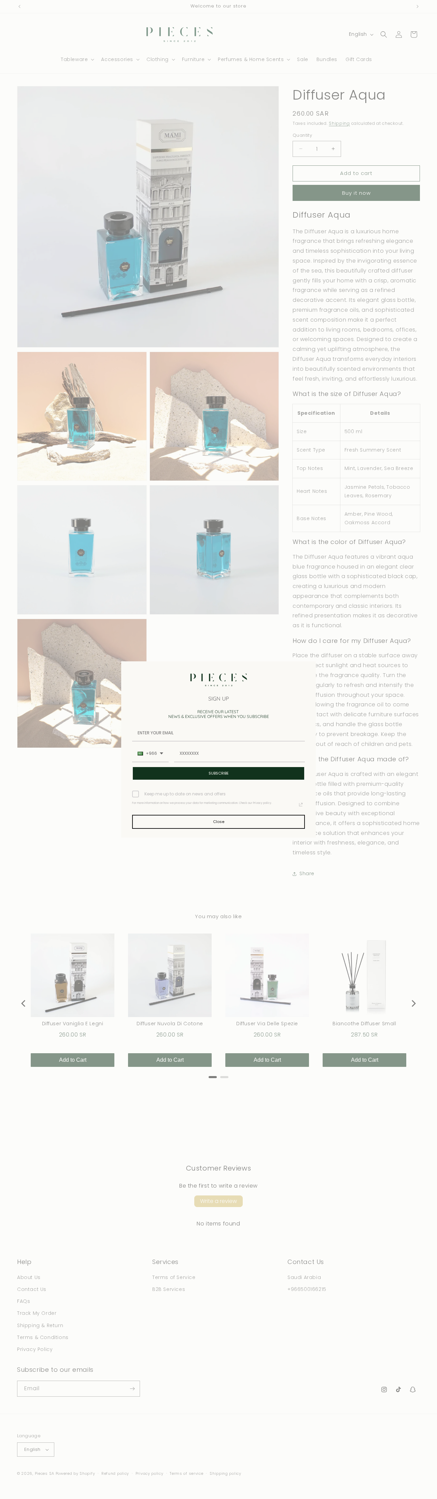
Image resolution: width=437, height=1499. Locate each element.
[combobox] (150, 754)
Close (218, 821)
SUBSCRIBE (219, 773)
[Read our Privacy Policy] (301, 804)
